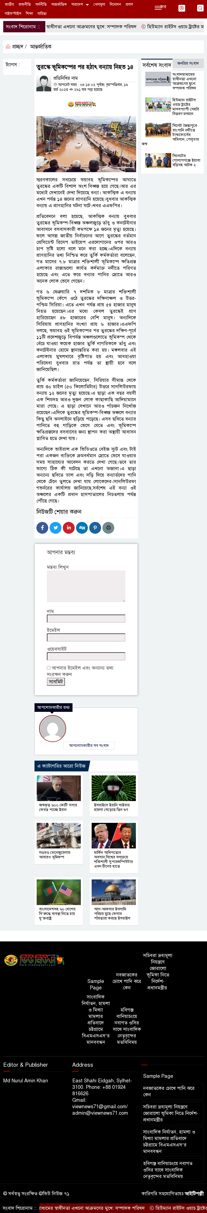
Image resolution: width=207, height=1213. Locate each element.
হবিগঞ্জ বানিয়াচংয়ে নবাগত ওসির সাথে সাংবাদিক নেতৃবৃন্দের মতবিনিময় (127, 1026)
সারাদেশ (77, 4)
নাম (50, 611)
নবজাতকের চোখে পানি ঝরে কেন (126, 981)
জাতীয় (9, 4)
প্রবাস (129, 4)
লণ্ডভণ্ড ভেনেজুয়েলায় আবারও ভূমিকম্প (54, 855)
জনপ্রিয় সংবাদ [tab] (188, 63)
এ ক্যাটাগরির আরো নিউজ (61, 766)
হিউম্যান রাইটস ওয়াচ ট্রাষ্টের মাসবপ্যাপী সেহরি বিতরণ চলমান (185, 107)
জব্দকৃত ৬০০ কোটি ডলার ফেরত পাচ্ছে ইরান (58, 807)
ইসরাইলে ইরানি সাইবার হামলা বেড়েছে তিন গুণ (112, 807)
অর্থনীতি (41, 4)
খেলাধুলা (99, 4)
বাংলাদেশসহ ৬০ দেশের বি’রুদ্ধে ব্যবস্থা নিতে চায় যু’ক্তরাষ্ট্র (57, 914)
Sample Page (95, 984)
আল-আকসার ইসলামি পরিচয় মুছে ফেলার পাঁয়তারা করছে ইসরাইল (112, 914)
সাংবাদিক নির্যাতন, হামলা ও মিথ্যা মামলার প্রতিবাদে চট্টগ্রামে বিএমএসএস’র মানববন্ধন (96, 1019)
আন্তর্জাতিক (59, 4)
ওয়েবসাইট (57, 649)
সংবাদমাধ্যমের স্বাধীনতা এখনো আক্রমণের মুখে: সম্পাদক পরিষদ (184, 81)
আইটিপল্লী (194, 1194)
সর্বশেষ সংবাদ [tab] (157, 65)
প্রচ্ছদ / (19, 46)
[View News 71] (34, 961)
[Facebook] (42, 528)
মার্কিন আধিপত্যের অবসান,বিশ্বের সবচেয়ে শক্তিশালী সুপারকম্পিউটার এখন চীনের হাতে (113, 859)
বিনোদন (115, 4)
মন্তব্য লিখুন (58, 567)
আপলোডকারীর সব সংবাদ (89, 745)
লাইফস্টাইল (13, 13)
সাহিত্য (42, 13)
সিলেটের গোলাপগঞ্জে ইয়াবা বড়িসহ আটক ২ (186, 160)
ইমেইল (53, 630)
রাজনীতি (25, 4)
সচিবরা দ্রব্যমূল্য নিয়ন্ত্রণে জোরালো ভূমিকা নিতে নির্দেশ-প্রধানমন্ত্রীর (157, 971)
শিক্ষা (29, 13)
